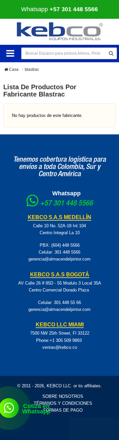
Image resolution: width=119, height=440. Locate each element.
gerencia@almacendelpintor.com (59, 259)
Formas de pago (63, 410)
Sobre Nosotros (62, 396)
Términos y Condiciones (63, 403)
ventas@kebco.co (59, 347)
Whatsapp (59, 9)
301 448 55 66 (67, 302)
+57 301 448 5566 (66, 203)
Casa (13, 69)
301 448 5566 (67, 252)
